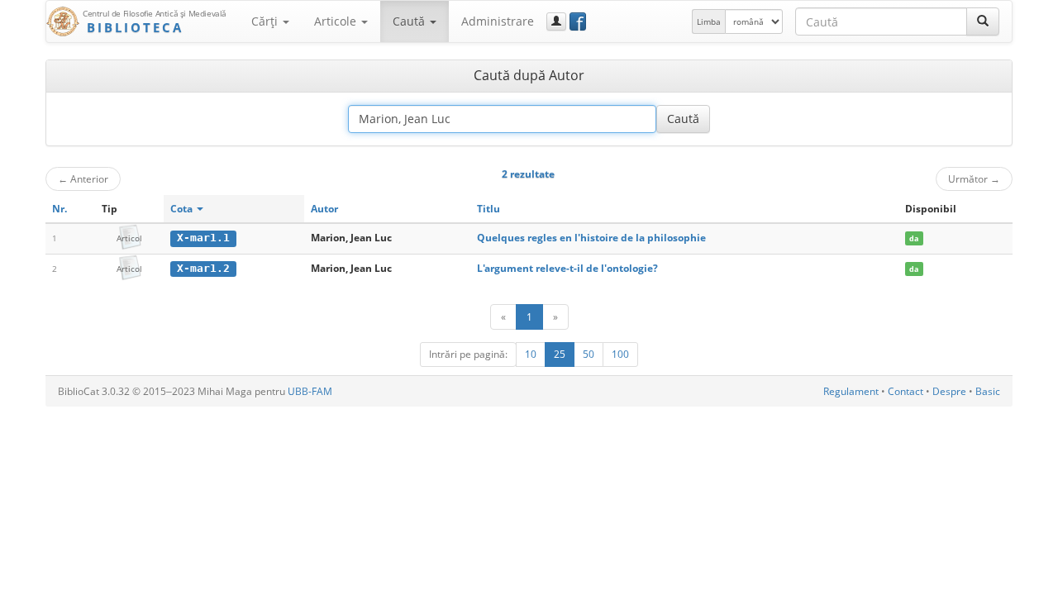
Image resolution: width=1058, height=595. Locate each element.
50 (588, 354)
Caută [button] (410, 21)
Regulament (851, 391)
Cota (182, 209)
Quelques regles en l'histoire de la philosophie (591, 238)
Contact (905, 391)
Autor (324, 209)
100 (620, 354)
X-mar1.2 (203, 268)
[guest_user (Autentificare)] (556, 21)
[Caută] (982, 21)
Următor (974, 178)
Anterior (83, 178)
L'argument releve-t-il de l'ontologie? (567, 268)
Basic (987, 391)
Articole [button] (337, 21)
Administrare (497, 21)
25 (559, 354)
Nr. (59, 209)
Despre (949, 391)
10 (530, 354)
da (913, 238)
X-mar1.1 (203, 237)
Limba (709, 21)
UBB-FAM (310, 391)
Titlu (488, 209)
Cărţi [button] (266, 21)
